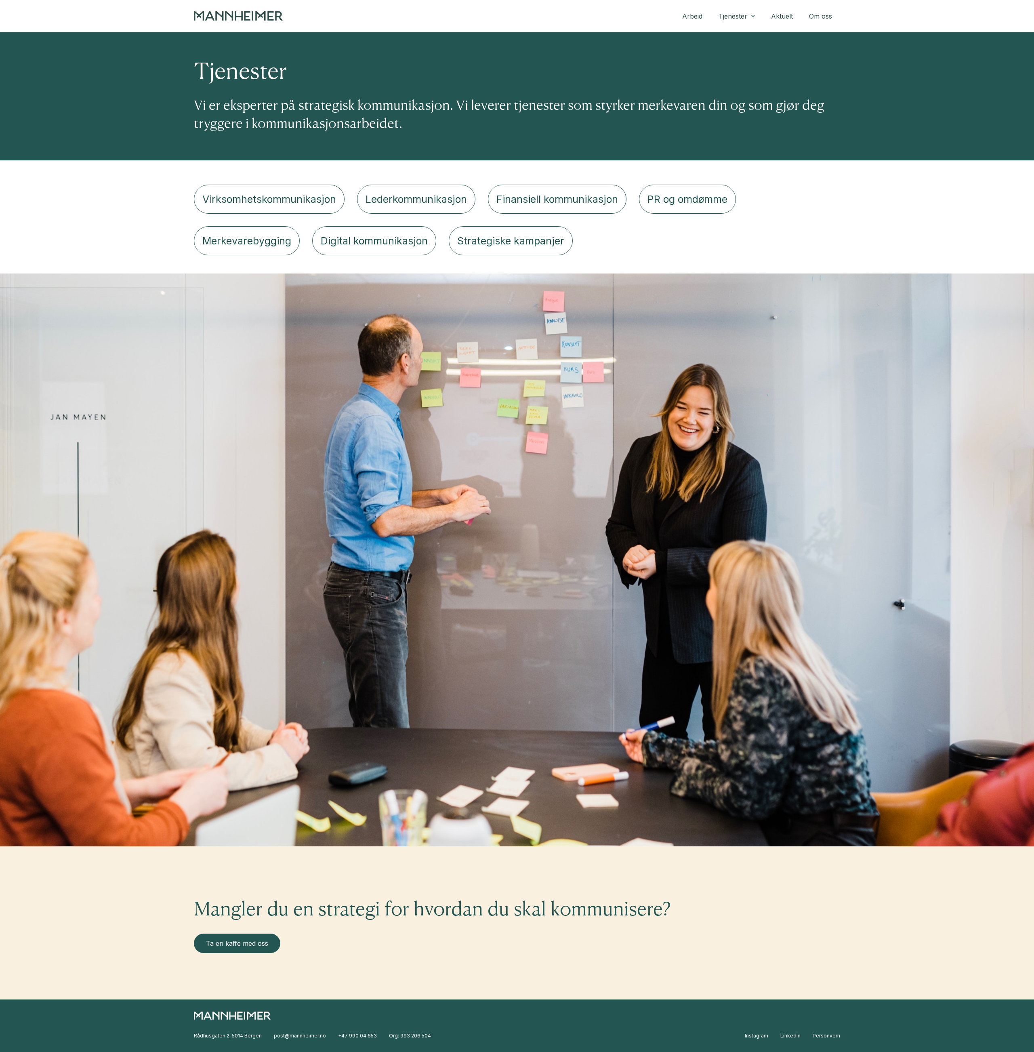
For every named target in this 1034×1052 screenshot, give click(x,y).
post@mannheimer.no (300, 1036)
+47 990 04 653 (357, 1036)
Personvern (826, 1036)
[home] (238, 16)
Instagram (756, 1036)
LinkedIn (790, 1036)
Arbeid (692, 16)
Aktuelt (782, 16)
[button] (736, 16)
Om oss (820, 16)
